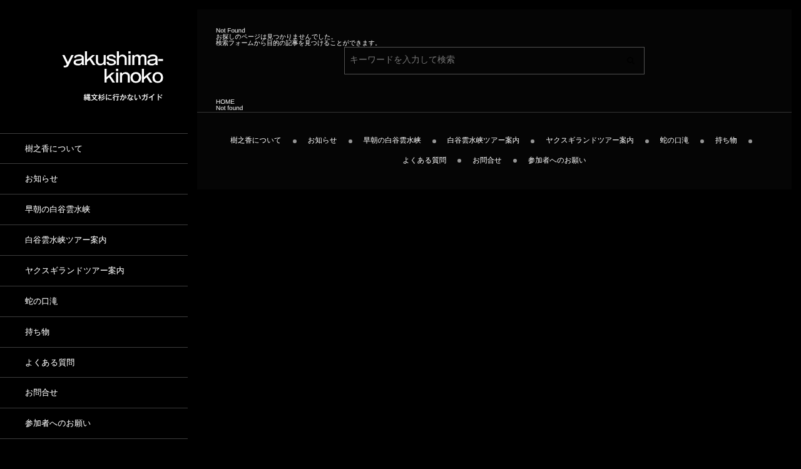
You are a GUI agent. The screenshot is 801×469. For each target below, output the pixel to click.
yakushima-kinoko (112, 67)
